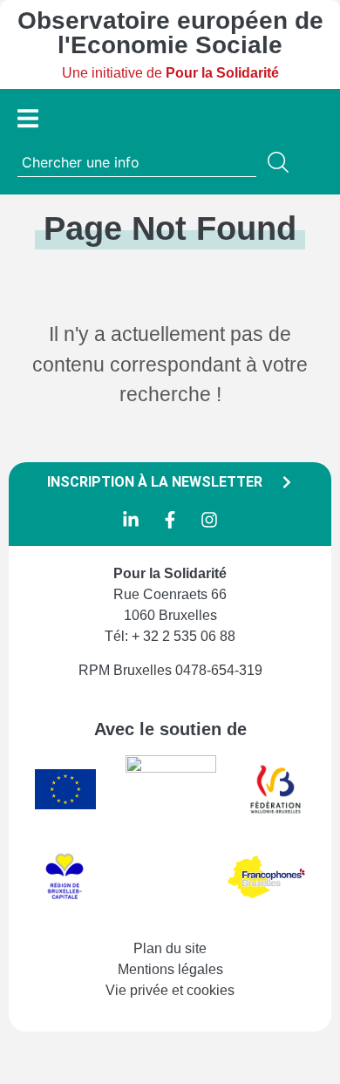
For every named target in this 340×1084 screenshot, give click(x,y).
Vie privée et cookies (170, 990)
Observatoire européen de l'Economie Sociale (170, 32)
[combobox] (136, 162)
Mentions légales (170, 969)
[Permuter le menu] (27, 118)
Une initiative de (170, 72)
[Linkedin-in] (130, 519)
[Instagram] (209, 519)
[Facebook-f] (170, 519)
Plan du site (170, 948)
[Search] (281, 162)
